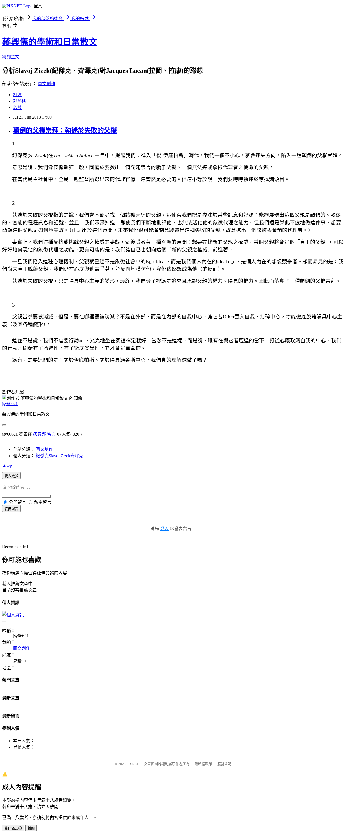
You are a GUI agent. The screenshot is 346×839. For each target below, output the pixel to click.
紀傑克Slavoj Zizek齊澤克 (59, 455)
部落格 (19, 101)
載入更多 (11, 476)
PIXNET (133, 764)
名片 (17, 107)
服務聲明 (224, 764)
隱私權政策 (203, 764)
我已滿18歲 (13, 828)
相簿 (17, 94)
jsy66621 (10, 403)
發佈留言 (11, 509)
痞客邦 (39, 434)
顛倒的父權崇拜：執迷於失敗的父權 (65, 130)
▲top (7, 465)
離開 (31, 828)
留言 (51, 434)
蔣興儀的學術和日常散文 (49, 42)
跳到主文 (10, 57)
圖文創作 (46, 83)
